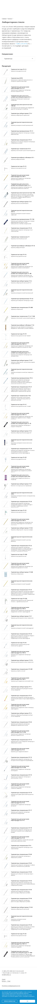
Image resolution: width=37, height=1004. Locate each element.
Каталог (10, 18)
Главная (4, 18)
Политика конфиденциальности (11, 986)
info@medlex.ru (6, 974)
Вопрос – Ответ (6, 981)
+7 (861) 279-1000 (7, 971)
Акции (3, 979)
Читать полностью (9, 1001)
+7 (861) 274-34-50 (21, 44)
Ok (27, 1001)
